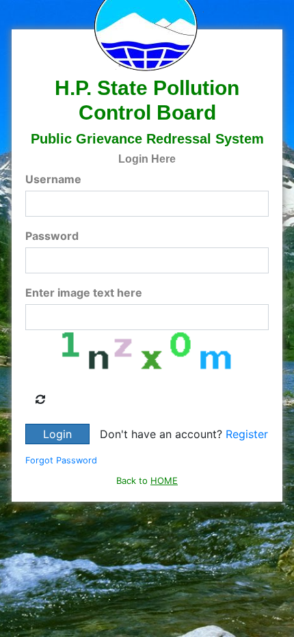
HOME (164, 480)
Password (52, 236)
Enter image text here (83, 292)
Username (53, 179)
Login (57, 434)
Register (247, 434)
